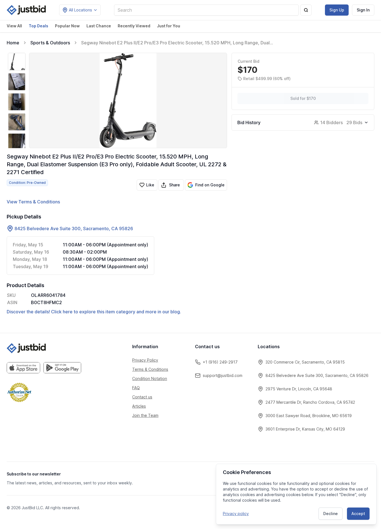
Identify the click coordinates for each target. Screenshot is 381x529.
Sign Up (336, 10)
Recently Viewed (134, 25)
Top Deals (38, 25)
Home (13, 42)
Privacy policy (236, 513)
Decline (330, 513)
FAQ (136, 387)
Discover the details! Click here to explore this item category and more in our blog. (94, 311)
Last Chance (98, 25)
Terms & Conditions (150, 369)
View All (14, 25)
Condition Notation (149, 378)
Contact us (142, 397)
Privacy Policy (145, 360)
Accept (358, 513)
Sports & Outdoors (50, 42)
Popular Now (67, 25)
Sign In (363, 10)
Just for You (168, 25)
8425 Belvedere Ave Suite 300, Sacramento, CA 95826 (74, 228)
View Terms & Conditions (33, 202)
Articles (139, 406)
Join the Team (145, 415)
